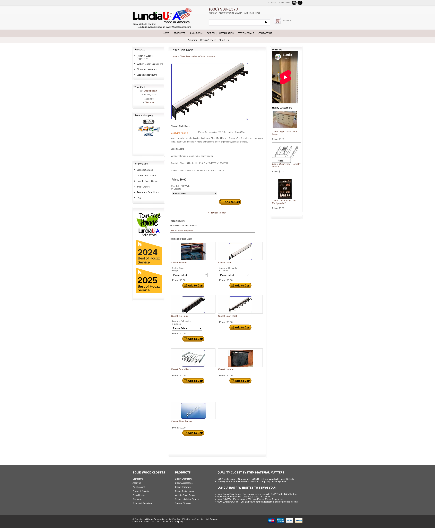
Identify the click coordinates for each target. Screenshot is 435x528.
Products (179, 33)
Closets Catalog (145, 169)
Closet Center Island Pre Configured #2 (284, 201)
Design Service (208, 39)
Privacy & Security (141, 491)
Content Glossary (183, 503)
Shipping (192, 39)
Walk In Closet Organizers (150, 63)
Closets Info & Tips (146, 175)
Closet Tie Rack (179, 316)
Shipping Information (142, 503)
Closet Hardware (207, 56)
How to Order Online (147, 181)
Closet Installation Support (187, 499)
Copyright (139, 519)
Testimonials (246, 33)
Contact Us (138, 479)
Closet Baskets (179, 262)
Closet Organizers (183, 479)
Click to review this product (182, 230)
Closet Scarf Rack (227, 316)
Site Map (137, 499)
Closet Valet (224, 262)
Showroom (196, 33)
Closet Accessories (147, 69)
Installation (226, 33)
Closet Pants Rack (181, 369)
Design (211, 33)
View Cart (287, 21)
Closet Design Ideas (184, 491)
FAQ (139, 197)
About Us (224, 39)
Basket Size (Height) (177, 269)
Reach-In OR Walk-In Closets (180, 187)
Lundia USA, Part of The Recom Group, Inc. (184, 519)
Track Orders (143, 186)
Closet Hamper (226, 369)
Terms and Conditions (148, 192)
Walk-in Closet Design (185, 495)
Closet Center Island (147, 74)
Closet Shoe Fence (181, 421)
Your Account (139, 487)
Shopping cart (150, 91)
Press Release (139, 495)
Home (166, 33)
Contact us (265, 33)
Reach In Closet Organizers (144, 57)
